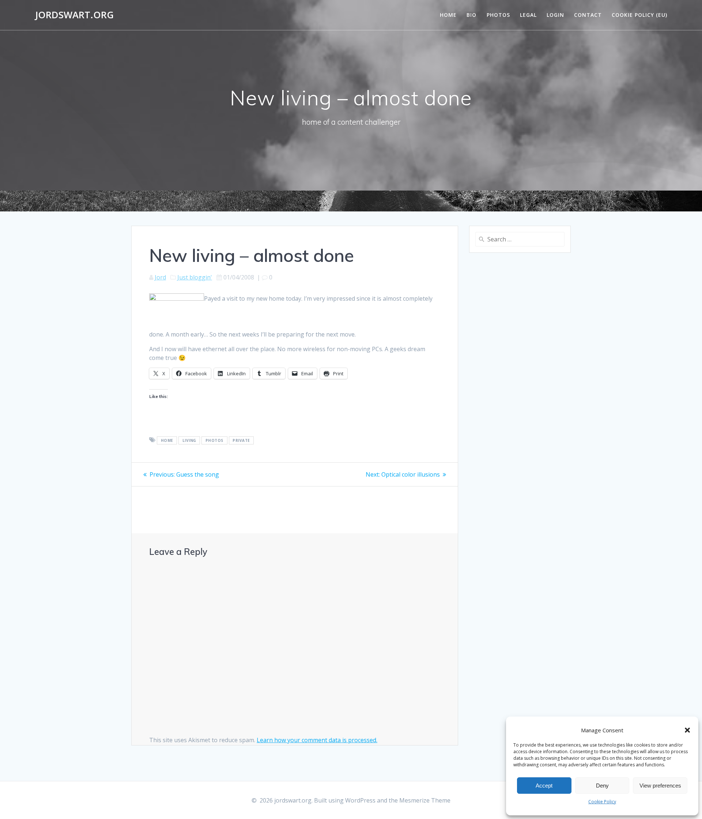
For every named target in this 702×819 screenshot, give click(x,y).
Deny (602, 785)
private (241, 440)
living (189, 440)
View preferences (660, 785)
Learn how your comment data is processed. (317, 740)
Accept (544, 785)
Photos (498, 14)
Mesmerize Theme (424, 800)
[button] (687, 730)
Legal (528, 14)
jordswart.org (74, 15)
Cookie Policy (602, 802)
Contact (588, 14)
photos (214, 440)
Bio (471, 14)
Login (555, 14)
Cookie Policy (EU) (639, 14)
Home (448, 14)
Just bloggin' (194, 277)
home (167, 440)
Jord (160, 277)
